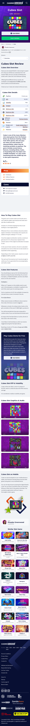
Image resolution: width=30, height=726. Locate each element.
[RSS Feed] (2, 690)
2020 (7, 649)
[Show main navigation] (3, 3)
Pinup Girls (8, 568)
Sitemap (3, 679)
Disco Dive (22, 568)
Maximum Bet (10, 112)
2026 (7, 647)
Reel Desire (8, 594)
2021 (24, 647)
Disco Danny (7, 633)
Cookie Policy (4, 658)
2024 (14, 647)
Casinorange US (5, 682)
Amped (8, 621)
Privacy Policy (4, 656)
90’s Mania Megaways (8, 553)
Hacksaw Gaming (23, 119)
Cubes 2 (8, 580)
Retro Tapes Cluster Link (22, 554)
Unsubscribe (4, 672)
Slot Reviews (8, 44)
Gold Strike (8, 540)
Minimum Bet (10, 109)
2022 (21, 647)
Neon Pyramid (22, 607)
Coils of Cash (7, 608)
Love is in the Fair (22, 540)
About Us (3, 677)
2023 (17, 647)
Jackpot (8, 105)
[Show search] (26, 3)
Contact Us (4, 661)
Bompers (22, 581)
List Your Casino (5, 670)
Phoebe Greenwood (9, 47)
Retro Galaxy (22, 621)
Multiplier (25, 129)
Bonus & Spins (4, 684)
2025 (10, 647)
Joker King (22, 594)
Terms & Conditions (6, 653)
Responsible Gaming (6, 668)
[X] (5, 690)
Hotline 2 (22, 633)
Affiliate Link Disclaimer (7, 665)
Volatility (8, 102)
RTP (7, 99)
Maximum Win (10, 115)
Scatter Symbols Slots (21, 125)
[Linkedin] (8, 690)
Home (2, 44)
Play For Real (15, 38)
